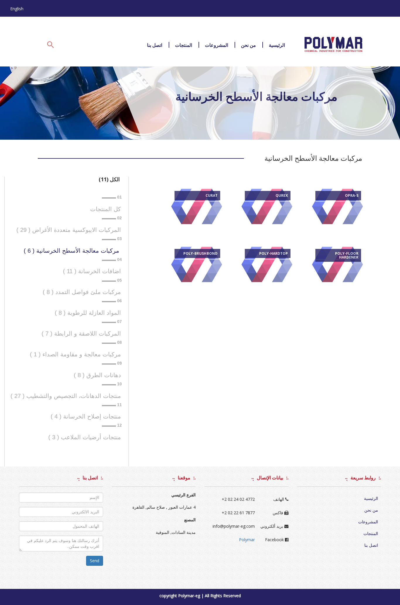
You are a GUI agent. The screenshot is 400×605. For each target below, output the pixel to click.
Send (94, 560)
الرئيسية (277, 45)
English (16, 8)
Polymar (247, 539)
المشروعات (216, 45)
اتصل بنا (154, 45)
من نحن (248, 45)
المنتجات (183, 45)
